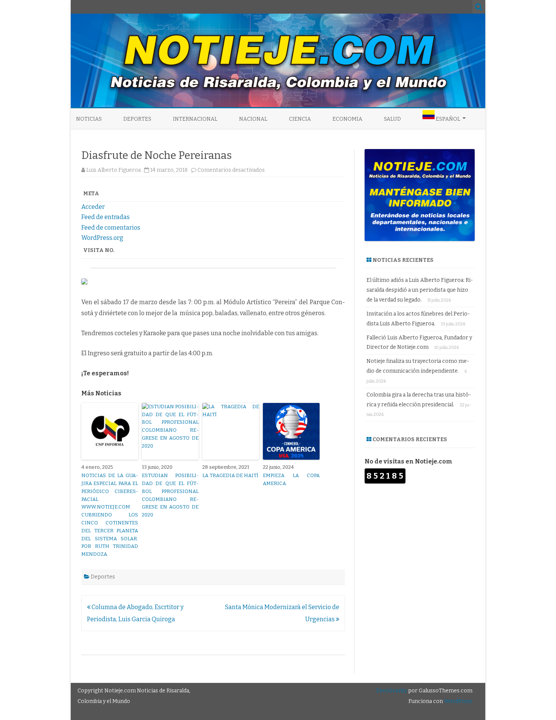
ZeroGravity (391, 690)
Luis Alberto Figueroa (113, 170)
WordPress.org (102, 237)
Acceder (93, 206)
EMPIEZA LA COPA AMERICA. (291, 479)
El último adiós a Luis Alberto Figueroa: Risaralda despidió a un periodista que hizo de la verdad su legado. (420, 290)
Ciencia (300, 119)
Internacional (195, 119)
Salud (392, 119)
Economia (347, 119)
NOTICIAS (89, 119)
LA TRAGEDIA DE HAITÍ (230, 475)
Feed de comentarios (110, 227)
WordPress (457, 701)
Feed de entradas (105, 217)
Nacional (253, 119)
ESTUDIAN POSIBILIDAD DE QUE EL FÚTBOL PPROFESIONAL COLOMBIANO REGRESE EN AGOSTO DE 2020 (170, 495)
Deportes (137, 119)
